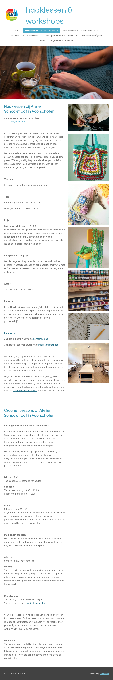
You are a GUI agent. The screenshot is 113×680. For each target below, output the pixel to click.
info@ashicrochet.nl (48, 344)
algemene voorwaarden (25, 390)
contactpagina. (41, 338)
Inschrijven (10, 333)
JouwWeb (104, 674)
